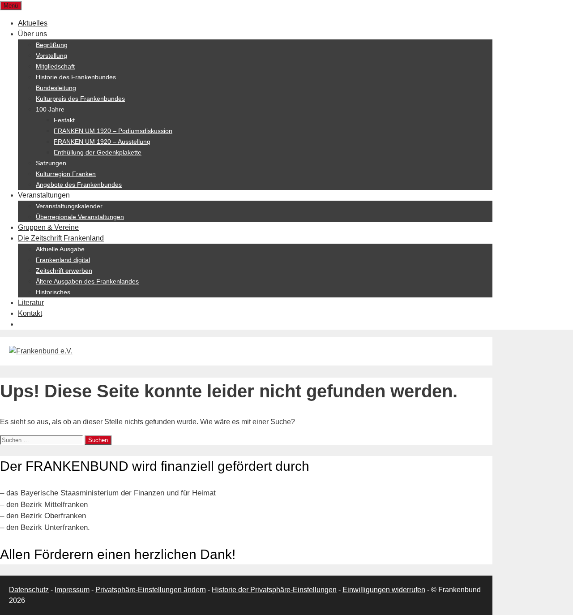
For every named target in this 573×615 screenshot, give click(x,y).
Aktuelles (32, 23)
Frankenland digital (63, 259)
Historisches (53, 292)
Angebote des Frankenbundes (79, 184)
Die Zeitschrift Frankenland (61, 238)
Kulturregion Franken (66, 173)
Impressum (72, 589)
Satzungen (51, 163)
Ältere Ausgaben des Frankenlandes (87, 281)
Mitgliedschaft (55, 66)
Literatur (31, 302)
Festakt (64, 120)
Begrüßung (52, 44)
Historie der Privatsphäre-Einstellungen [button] (274, 589)
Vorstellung (51, 55)
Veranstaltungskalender (69, 206)
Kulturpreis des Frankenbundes (80, 98)
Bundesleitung (56, 87)
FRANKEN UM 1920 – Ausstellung (102, 141)
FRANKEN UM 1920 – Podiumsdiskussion (113, 130)
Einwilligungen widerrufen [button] (383, 589)
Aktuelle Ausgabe (60, 249)
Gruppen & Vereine (48, 227)
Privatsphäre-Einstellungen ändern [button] (150, 589)
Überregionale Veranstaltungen (80, 216)
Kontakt (30, 313)
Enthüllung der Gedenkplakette (97, 152)
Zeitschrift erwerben (64, 270)
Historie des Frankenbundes (76, 77)
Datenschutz (29, 589)
